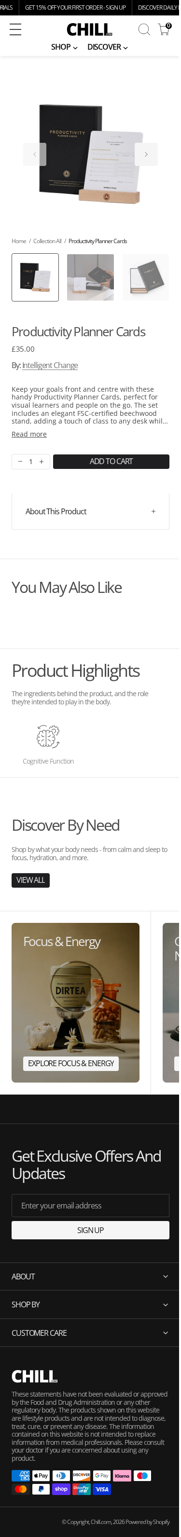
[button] (26, 29)
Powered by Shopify (140, 1522)
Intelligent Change (50, 365)
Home (19, 241)
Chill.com (94, 1522)
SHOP (60, 46)
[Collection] (75, 1003)
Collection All (47, 241)
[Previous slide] (34, 154)
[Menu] (15, 29)
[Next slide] (146, 154)
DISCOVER (104, 46)
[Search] (144, 29)
